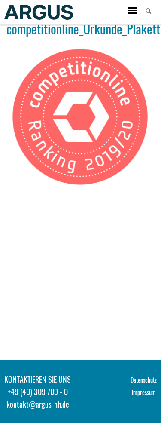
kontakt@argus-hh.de (37, 404)
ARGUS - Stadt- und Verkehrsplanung (38, 12)
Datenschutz (144, 379)
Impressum (144, 392)
